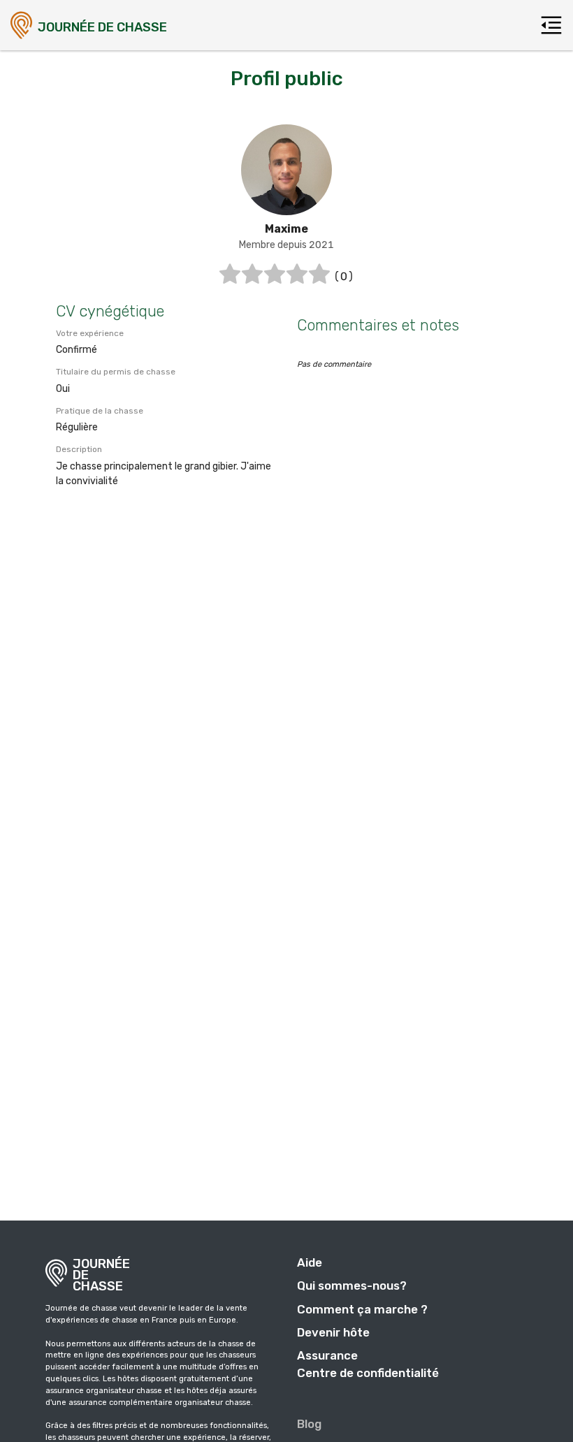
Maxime (286, 228)
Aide (309, 1262)
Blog (309, 1424)
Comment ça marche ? (362, 1309)
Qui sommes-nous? (352, 1285)
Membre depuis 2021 (286, 245)
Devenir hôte (333, 1332)
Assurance (327, 1355)
